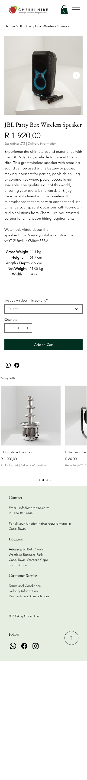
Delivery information (33, 465)
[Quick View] (31, 415)
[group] (43, 429)
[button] (64, 9)
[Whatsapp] (13, 646)
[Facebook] (17, 365)
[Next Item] (76, 75)
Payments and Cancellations (29, 596)
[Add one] (27, 328)
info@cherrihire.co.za (34, 508)
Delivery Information (23, 591)
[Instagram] (36, 646)
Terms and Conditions (25, 586)
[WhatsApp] (8, 365)
